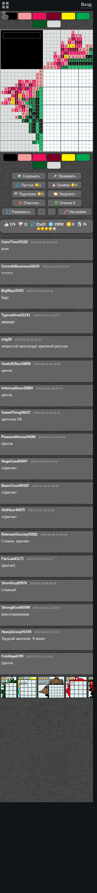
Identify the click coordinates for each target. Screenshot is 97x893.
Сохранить (31, 176)
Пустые (30, 185)
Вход (86, 4)
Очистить (31, 203)
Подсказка (30, 194)
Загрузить (66, 194)
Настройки (77, 212)
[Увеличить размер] (52, 211)
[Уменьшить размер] (41, 211)
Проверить (66, 176)
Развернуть (20, 212)
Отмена (66, 203)
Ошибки (66, 185)
